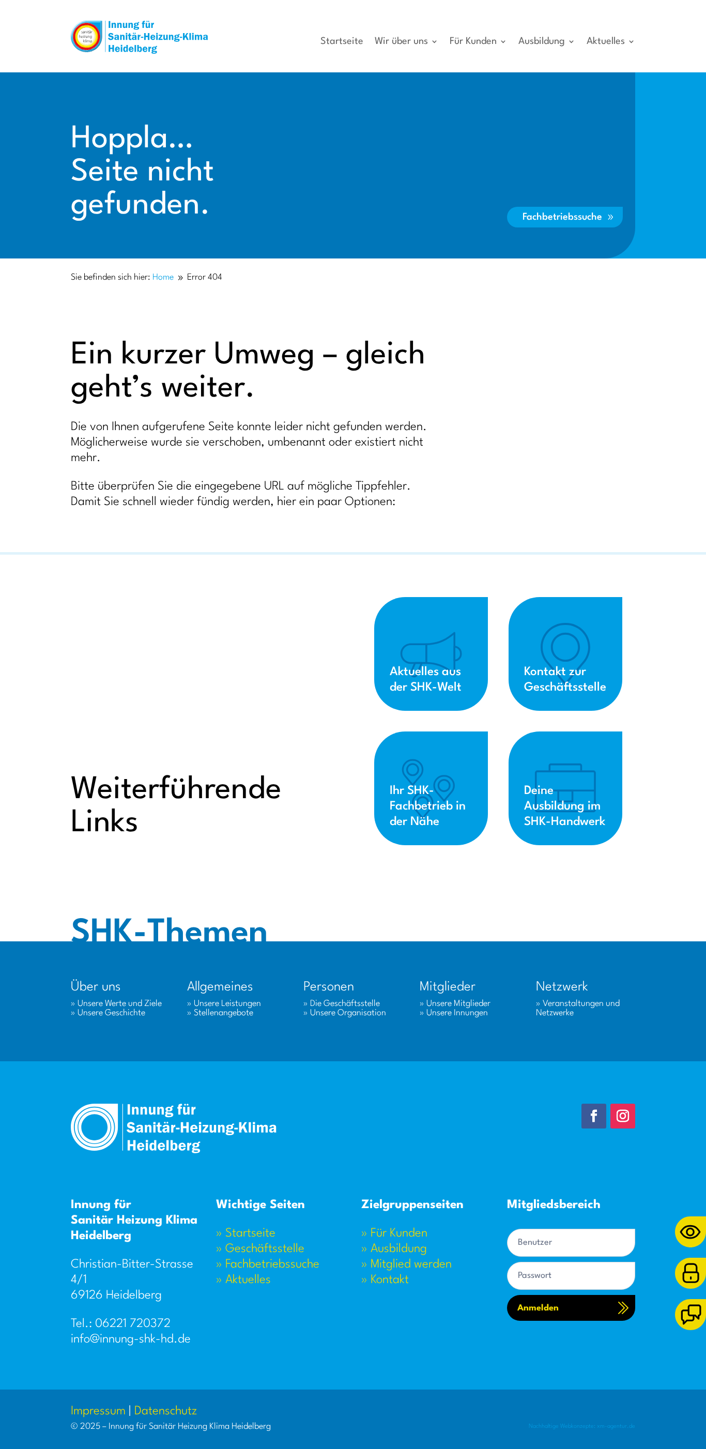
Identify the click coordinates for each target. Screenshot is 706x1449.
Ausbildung (541, 42)
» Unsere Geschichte (108, 1013)
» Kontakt (385, 1280)
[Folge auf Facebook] (593, 1116)
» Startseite (245, 1233)
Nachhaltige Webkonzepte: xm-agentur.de (582, 1426)
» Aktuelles (243, 1280)
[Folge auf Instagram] (622, 1116)
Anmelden (538, 1308)
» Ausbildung (394, 1249)
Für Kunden (473, 42)
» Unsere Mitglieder (455, 1003)
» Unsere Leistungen (224, 1003)
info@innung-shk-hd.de (131, 1339)
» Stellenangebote (220, 1013)
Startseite (341, 42)
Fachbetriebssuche (562, 217)
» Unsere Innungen (454, 1013)
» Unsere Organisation (344, 1013)
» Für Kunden (394, 1233)
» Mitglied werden (406, 1264)
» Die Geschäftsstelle (341, 1003)
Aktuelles (606, 42)
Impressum (98, 1411)
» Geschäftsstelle (260, 1249)
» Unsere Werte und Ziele (116, 1003)
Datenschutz (165, 1411)
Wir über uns (401, 42)
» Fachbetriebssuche (267, 1264)
